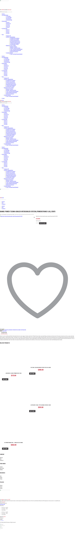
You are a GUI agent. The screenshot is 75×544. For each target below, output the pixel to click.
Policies (1, 488)
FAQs (1, 476)
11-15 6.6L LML (8, 16)
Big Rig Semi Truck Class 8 (14, 51)
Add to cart (43, 223)
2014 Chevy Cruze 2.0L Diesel (14, 39)
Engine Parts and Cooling (8, 329)
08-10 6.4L (7, 32)
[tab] (4, 333)
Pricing (1, 478)
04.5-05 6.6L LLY (8, 18)
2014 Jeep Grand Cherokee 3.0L (14, 40)
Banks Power (5, 331)
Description (4, 332)
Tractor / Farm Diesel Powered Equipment (16, 49)
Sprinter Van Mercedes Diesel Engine (15, 50)
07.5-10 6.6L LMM (8, 17)
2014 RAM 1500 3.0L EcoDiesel (14, 38)
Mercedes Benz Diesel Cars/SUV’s (15, 41)
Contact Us (3, 204)
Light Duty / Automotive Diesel (10, 37)
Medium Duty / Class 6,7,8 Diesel (11, 45)
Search (1, 11)
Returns (1, 485)
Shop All (3, 13)
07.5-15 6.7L (8, 24)
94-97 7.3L (7, 31)
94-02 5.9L (7, 22)
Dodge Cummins (4, 21)
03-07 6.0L (7, 33)
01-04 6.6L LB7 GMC (9, 20)
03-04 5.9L (7, 27)
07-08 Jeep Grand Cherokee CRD (15, 43)
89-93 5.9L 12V (8, 23)
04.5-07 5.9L (8, 26)
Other (3, 34)
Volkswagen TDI (8, 35)
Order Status (2, 468)
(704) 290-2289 (2, 504)
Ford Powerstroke (4, 28)
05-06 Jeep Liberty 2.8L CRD (14, 44)
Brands (1, 477)
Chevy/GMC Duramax (5, 15)
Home (0, 214)
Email (1, 517)
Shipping (1, 469)
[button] (34, 217)
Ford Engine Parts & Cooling (10, 214)
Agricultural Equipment (9, 52)
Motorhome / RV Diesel (13, 46)
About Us (3, 201)
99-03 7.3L (7, 29)
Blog (2, 202)
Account (1, 466)
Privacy (1, 486)
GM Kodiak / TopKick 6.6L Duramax (15, 48)
